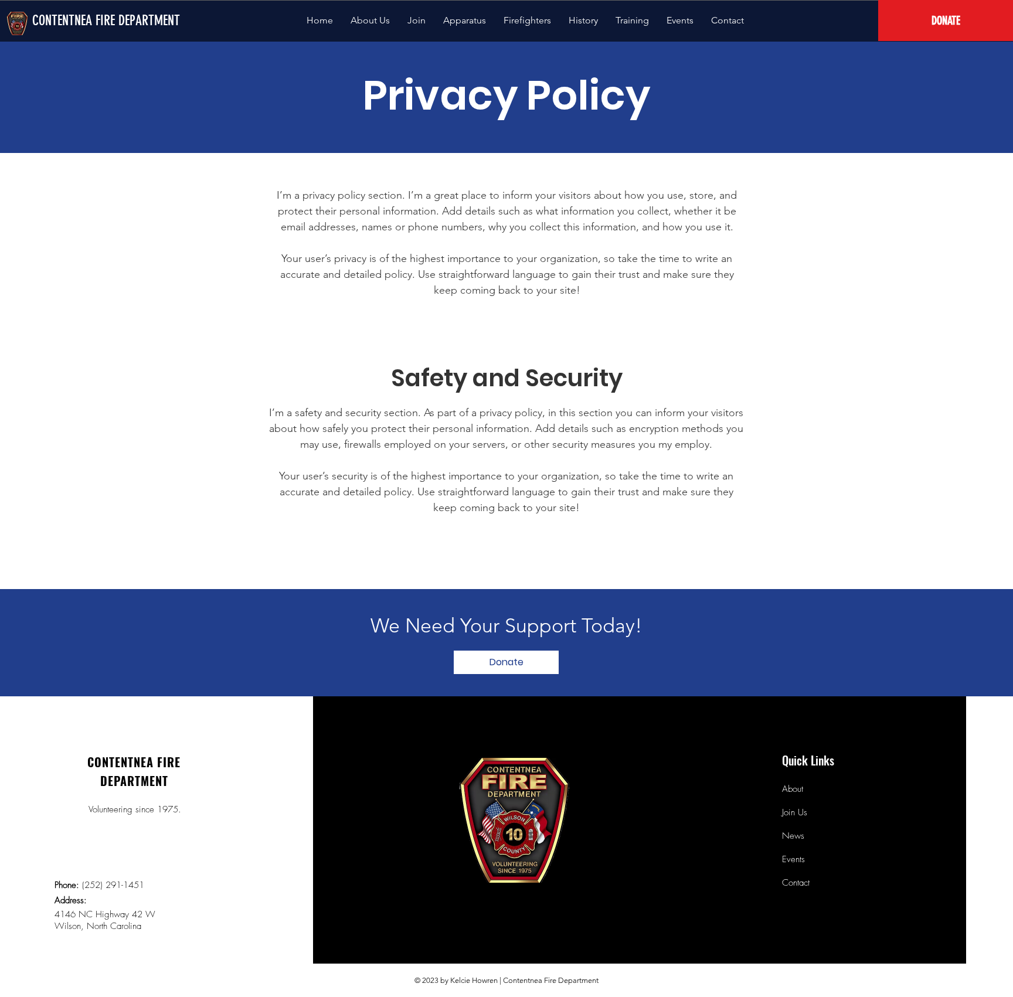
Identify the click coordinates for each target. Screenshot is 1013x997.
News (793, 836)
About (792, 789)
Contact (796, 883)
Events (793, 859)
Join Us (794, 812)
